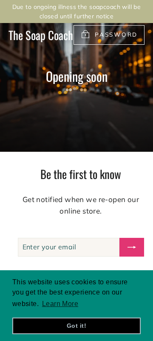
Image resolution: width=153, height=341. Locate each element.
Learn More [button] (60, 303)
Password (116, 34)
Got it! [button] (76, 325)
